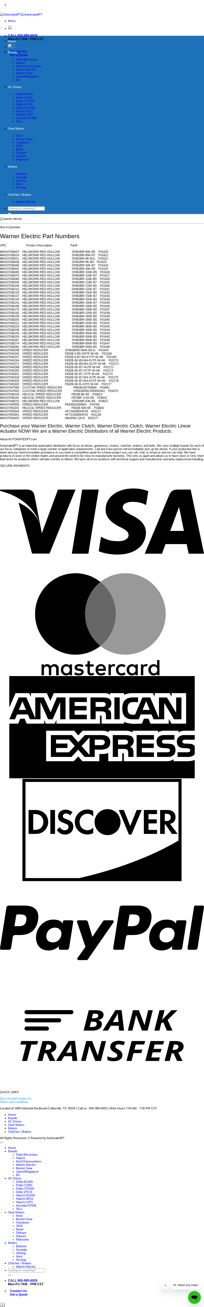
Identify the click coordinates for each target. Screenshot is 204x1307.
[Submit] (9, 213)
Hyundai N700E (26, 118)
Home (12, 41)
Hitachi (20, 62)
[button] (11, 21)
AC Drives (15, 87)
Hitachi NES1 (24, 111)
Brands (12, 52)
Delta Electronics (27, 59)
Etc (18, 79)
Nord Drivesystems (28, 66)
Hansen (21, 156)
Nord (19, 135)
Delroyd (21, 152)
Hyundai (21, 177)
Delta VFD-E (24, 104)
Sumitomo (22, 142)
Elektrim (21, 174)
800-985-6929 (110, 4)
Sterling (21, 180)
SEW (19, 146)
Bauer (20, 149)
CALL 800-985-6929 (22, 35)
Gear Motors (16, 128)
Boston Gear (24, 73)
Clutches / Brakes (19, 194)
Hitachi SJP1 (24, 114)
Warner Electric (26, 69)
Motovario (22, 159)
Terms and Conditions (14, 1102)
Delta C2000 (24, 97)
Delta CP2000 (25, 101)
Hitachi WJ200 (25, 107)
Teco (19, 121)
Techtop (21, 187)
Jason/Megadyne (27, 76)
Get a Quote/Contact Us (15, 1098)
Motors (12, 166)
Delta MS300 (24, 94)
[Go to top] (1, 1142)
